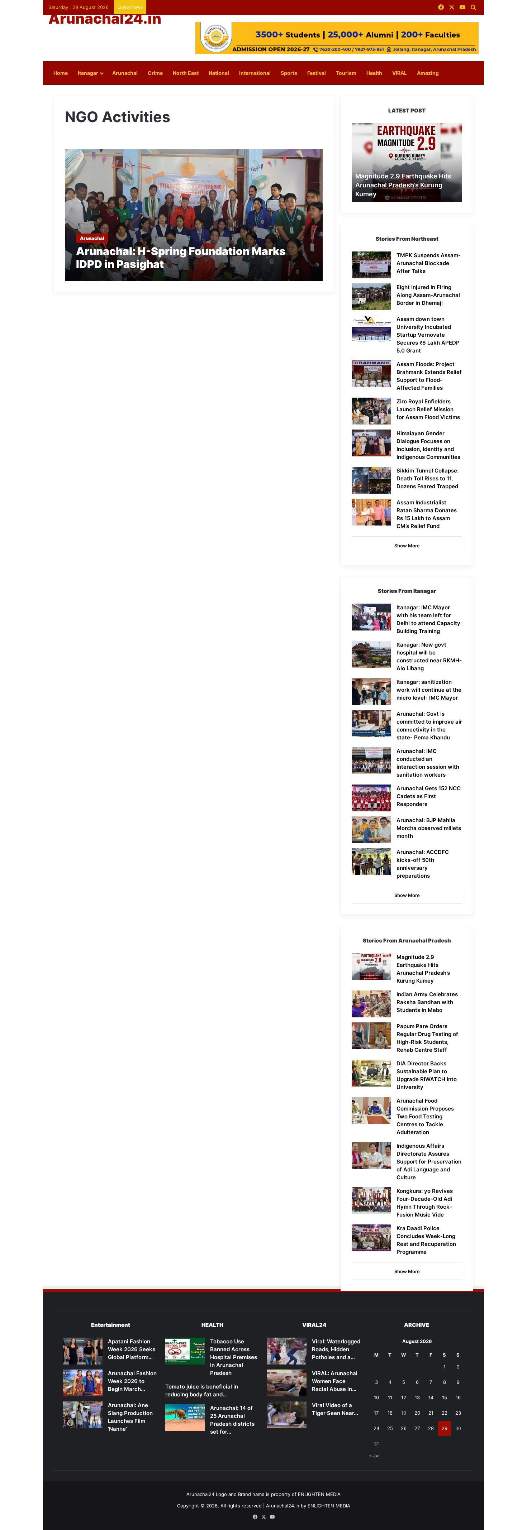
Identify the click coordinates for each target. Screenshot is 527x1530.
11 (390, 1397)
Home (60, 73)
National (219, 73)
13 (417, 1397)
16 (458, 1397)
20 (417, 1413)
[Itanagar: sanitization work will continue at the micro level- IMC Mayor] (371, 691)
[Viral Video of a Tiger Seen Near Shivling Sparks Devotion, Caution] (287, 1414)
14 (430, 1397)
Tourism (346, 73)
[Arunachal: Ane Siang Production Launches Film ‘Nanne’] (83, 1414)
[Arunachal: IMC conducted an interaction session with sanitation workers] (371, 760)
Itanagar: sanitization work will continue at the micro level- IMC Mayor (429, 689)
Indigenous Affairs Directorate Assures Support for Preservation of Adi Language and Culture (429, 1161)
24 (376, 1428)
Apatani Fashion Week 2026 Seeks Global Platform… (131, 1349)
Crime (155, 73)
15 (444, 1397)
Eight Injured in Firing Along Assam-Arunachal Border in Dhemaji (428, 295)
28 (431, 1428)
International (255, 73)
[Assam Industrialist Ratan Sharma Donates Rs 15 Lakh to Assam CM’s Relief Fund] (371, 512)
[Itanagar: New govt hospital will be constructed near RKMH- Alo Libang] (371, 654)
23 (458, 1413)
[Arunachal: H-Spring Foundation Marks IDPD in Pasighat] (194, 215)
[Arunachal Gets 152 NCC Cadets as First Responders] (371, 798)
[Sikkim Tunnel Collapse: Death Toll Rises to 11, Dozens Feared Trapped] (371, 480)
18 (390, 1413)
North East (186, 73)
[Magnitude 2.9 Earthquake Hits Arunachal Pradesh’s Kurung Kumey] (371, 966)
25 (390, 1428)
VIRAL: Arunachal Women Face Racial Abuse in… (334, 1381)
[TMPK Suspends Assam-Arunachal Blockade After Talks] (371, 264)
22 (444, 1413)
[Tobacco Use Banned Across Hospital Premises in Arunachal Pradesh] (185, 1351)
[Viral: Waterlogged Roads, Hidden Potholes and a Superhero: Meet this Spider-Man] (287, 1351)
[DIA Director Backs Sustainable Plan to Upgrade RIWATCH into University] (371, 1073)
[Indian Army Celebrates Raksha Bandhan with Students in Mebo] (371, 1004)
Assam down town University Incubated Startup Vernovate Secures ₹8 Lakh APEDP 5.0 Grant (428, 335)
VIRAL (399, 73)
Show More (407, 545)
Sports (289, 73)
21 (430, 1413)
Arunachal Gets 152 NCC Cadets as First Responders (429, 796)
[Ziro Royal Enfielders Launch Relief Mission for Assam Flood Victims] (371, 411)
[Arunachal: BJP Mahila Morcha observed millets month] (371, 829)
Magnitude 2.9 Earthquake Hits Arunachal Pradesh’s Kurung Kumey (403, 185)
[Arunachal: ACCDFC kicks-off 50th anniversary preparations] (371, 861)
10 (376, 1397)
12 (403, 1397)
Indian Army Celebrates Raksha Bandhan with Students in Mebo (427, 1002)
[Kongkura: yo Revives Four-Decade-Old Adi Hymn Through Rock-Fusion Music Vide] (371, 1200)
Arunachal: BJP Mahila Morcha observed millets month (429, 828)
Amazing (428, 73)
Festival (316, 73)
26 (404, 1428)
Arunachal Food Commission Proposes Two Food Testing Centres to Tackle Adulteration (425, 1116)
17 (376, 1413)
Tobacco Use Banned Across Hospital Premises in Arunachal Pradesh (233, 1357)
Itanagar (88, 73)
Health (374, 73)
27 (417, 1428)
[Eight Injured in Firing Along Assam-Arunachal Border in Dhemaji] (371, 296)
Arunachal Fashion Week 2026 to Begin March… (132, 1381)
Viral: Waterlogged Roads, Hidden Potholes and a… (336, 1349)
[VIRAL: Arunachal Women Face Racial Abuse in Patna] (287, 1383)
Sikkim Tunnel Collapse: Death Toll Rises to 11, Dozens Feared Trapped (428, 478)
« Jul (374, 1455)
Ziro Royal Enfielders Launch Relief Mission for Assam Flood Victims (428, 409)
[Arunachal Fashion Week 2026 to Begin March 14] (83, 1383)
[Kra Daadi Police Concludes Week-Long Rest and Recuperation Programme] (371, 1237)
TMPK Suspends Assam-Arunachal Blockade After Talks (429, 263)
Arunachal (125, 73)
